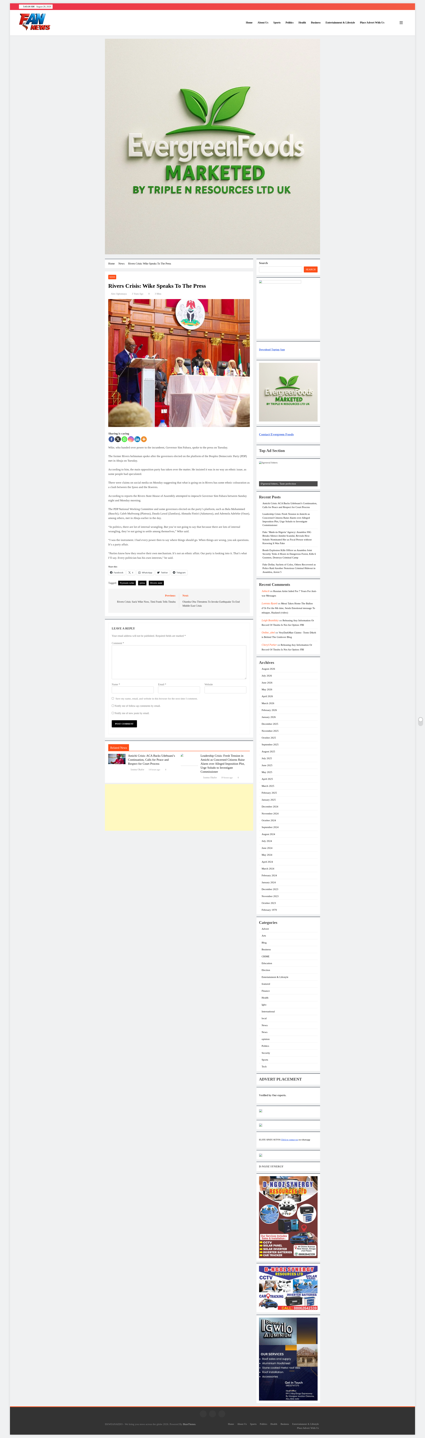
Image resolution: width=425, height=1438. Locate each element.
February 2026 (269, 710)
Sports (277, 22)
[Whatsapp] (124, 439)
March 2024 (268, 868)
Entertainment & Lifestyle (340, 22)
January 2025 (269, 799)
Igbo (264, 1004)
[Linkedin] (137, 439)
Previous (263, 485)
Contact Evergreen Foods (276, 434)
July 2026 (267, 675)
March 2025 (268, 786)
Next (313, 485)
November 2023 (270, 896)
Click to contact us (289, 1139)
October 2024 (269, 820)
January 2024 (269, 882)
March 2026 (268, 703)
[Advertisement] (179, 807)
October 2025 (269, 737)
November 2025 (270, 731)
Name (116, 684)
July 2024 (267, 841)
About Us (262, 22)
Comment (118, 643)
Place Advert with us (372, 22)
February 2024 (269, 875)
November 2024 (270, 813)
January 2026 (269, 717)
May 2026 (267, 689)
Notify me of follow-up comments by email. (138, 705)
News (112, 277)
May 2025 (267, 772)
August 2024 (268, 834)
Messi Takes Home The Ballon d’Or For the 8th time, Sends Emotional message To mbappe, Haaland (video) (288, 608)
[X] (118, 439)
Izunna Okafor (137, 769)
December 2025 (270, 724)
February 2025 (269, 792)
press (142, 583)
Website (209, 684)
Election (266, 970)
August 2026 (268, 669)
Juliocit (265, 591)
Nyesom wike (127, 583)
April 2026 (267, 696)
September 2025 (270, 744)
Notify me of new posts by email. (132, 713)
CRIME (265, 956)
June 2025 (267, 765)
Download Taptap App (272, 349)
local (264, 1018)
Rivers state (156, 583)
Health (302, 22)
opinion (266, 1039)
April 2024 (267, 861)
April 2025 (267, 779)
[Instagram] (131, 439)
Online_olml (268, 632)
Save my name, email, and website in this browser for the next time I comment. (157, 698)
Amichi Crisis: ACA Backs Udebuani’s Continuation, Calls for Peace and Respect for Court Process (151, 759)
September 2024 (270, 827)
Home (249, 22)
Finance (266, 991)
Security (266, 1053)
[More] (144, 439)
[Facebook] (111, 439)
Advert (265, 929)
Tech (264, 1066)
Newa (265, 1025)
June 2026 (267, 682)
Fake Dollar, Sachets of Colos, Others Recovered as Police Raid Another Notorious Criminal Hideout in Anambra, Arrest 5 (289, 568)
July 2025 (267, 758)
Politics (290, 22)
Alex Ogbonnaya (119, 294)
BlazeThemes (189, 1424)
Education (267, 963)
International (268, 1011)
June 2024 (267, 848)
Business (316, 22)
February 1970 (269, 910)
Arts (264, 935)
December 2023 (270, 889)
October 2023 (269, 903)
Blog (264, 942)
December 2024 (270, 806)
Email (162, 684)
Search (263, 263)
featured (266, 984)
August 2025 (268, 751)
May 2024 (267, 854)
